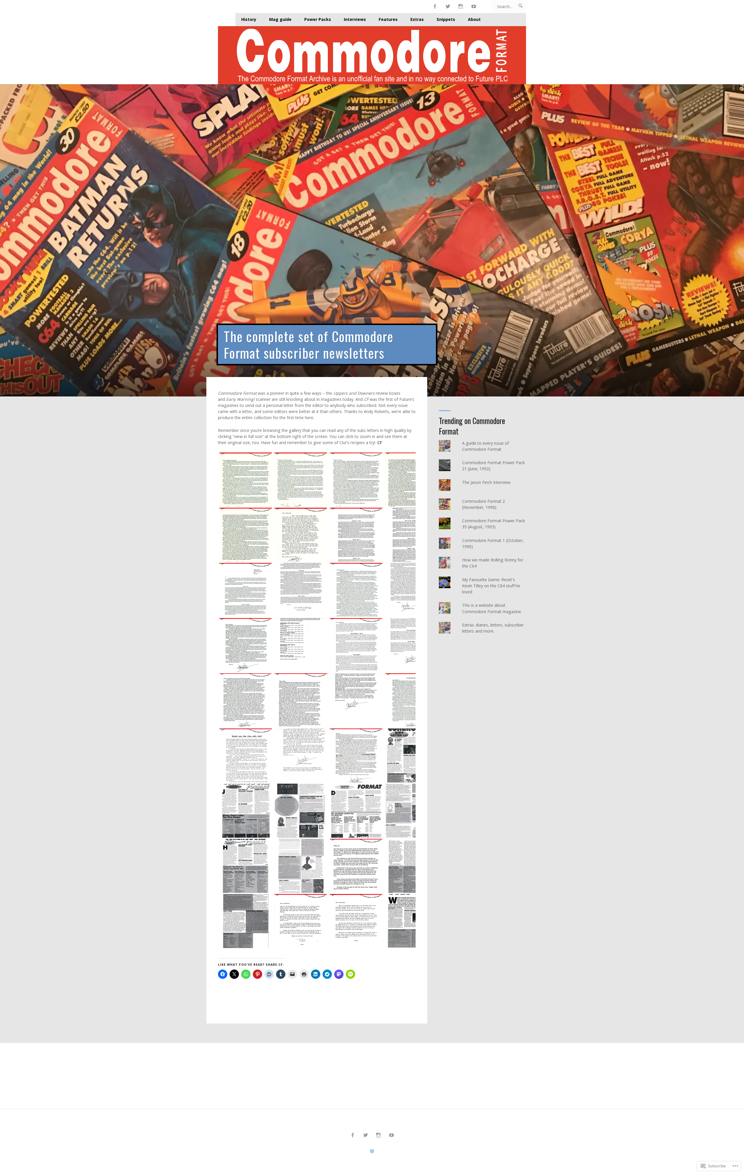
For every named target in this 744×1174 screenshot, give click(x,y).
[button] (245, 479)
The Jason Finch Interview (486, 482)
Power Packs (317, 19)
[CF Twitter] (448, 6)
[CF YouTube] (474, 6)
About (474, 19)
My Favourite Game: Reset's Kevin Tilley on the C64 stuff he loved (491, 586)
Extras (417, 19)
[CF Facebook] (435, 6)
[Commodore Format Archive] (372, 55)
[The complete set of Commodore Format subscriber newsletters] (372, 240)
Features (388, 19)
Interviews (355, 19)
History (248, 19)
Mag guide (280, 19)
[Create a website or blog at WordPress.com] (372, 1151)
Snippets (446, 19)
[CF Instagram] (461, 6)
